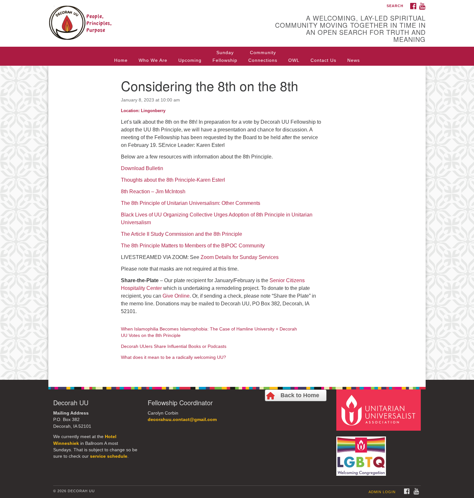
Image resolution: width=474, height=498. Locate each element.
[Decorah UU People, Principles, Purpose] (158, 17)
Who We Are (153, 60)
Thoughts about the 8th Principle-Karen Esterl (173, 180)
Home (121, 60)
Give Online (176, 296)
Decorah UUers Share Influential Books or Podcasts (173, 346)
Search (395, 6)
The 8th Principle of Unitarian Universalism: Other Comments (190, 203)
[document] (237, 223)
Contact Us (323, 60)
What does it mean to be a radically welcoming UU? (173, 357)
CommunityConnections (262, 56)
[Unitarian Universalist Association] (379, 409)
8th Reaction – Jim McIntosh (153, 191)
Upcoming (190, 60)
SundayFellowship (224, 56)
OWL (294, 60)
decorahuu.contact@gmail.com (182, 419)
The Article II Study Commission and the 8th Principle (181, 234)
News (353, 60)
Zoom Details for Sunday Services (240, 257)
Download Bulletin (142, 168)
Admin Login (382, 492)
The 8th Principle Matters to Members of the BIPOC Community (193, 245)
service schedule (108, 456)
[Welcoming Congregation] (362, 452)
